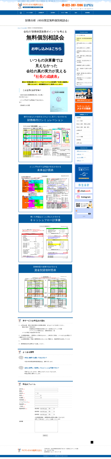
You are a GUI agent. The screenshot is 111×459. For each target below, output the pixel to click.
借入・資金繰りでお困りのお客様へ (84, 69)
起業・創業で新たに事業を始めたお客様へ (84, 56)
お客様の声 (41, 12)
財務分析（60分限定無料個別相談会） (84, 39)
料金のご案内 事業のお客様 (83, 124)
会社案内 (53, 12)
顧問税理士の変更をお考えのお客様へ (84, 51)
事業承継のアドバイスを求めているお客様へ (84, 78)
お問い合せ (91, 8)
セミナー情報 (64, 12)
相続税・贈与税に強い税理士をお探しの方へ (84, 74)
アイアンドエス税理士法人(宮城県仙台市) (30, 6)
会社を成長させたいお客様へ (84, 48)
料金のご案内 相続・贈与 (83, 127)
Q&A (76, 12)
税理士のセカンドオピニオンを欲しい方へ (84, 83)
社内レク (79, 160)
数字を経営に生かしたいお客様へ (84, 44)
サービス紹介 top (81, 35)
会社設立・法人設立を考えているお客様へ (84, 61)
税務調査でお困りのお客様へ (84, 65)
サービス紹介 (29, 12)
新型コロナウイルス (81, 151)
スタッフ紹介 (84, 8)
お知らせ (79, 154)
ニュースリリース (76, 8)
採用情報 (87, 12)
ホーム (21, 12)
